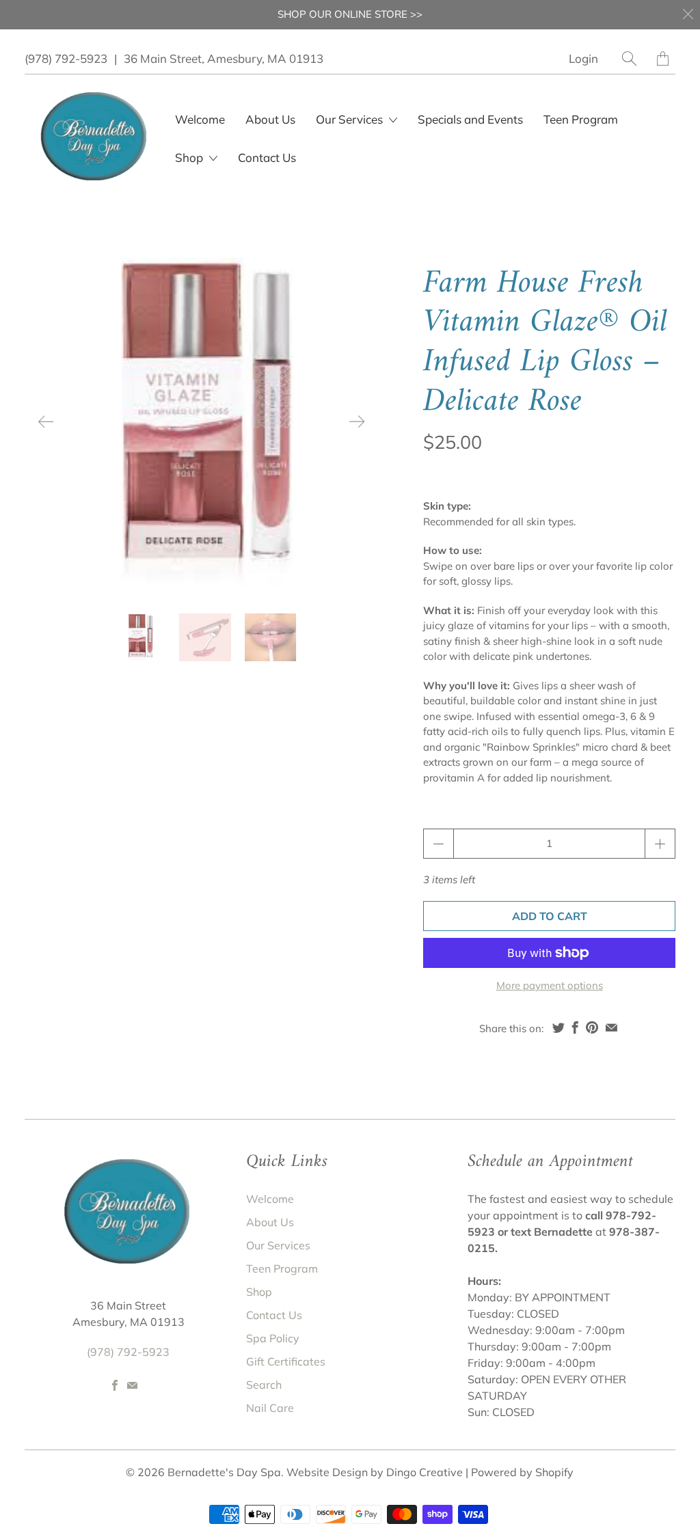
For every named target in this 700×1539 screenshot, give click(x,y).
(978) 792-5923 (66, 58)
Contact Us (267, 157)
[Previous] (46, 421)
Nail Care (270, 1408)
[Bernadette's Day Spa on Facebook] (115, 1385)
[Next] (357, 421)
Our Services (278, 1245)
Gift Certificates (285, 1361)
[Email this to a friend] (611, 1027)
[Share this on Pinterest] (592, 1027)
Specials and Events (470, 119)
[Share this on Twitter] (558, 1027)
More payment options (549, 985)
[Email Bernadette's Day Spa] (132, 1385)
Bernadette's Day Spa (224, 1472)
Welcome (200, 119)
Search (264, 1384)
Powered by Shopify (522, 1472)
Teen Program (580, 119)
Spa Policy (272, 1338)
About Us (270, 119)
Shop (190, 157)
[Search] (629, 58)
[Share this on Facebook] (575, 1027)
